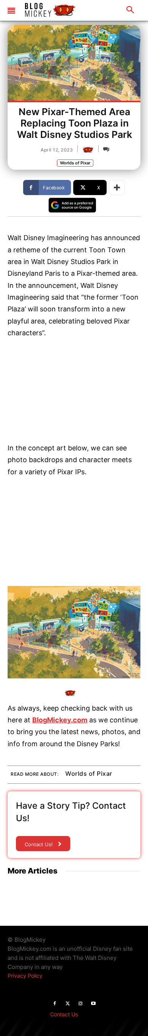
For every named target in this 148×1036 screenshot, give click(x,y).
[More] (117, 187)
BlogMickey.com (59, 720)
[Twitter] (67, 1003)
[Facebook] (54, 1003)
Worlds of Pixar (75, 163)
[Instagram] (80, 1003)
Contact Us (64, 1014)
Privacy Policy (25, 975)
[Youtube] (93, 1003)
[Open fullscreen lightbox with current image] (74, 632)
